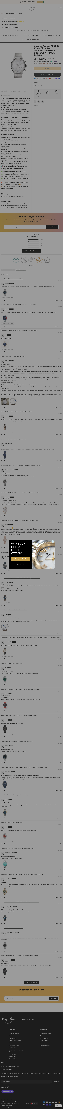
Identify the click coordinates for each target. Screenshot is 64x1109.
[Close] (53, 541)
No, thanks (20, 565)
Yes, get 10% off (20, 559)
